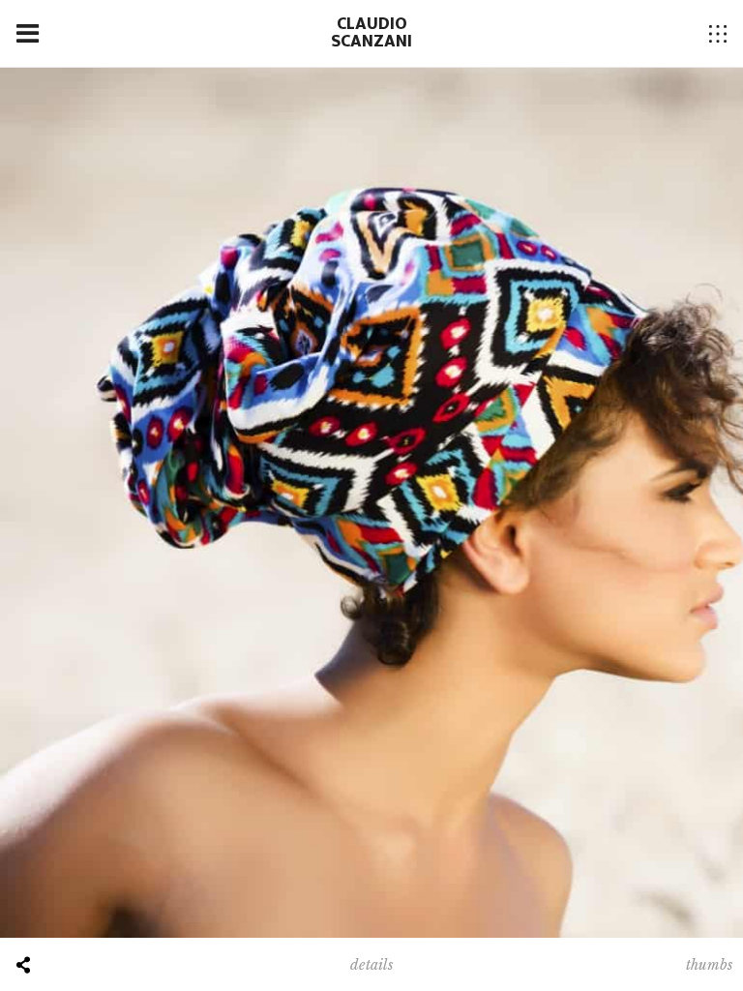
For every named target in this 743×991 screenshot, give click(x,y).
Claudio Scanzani (371, 33)
